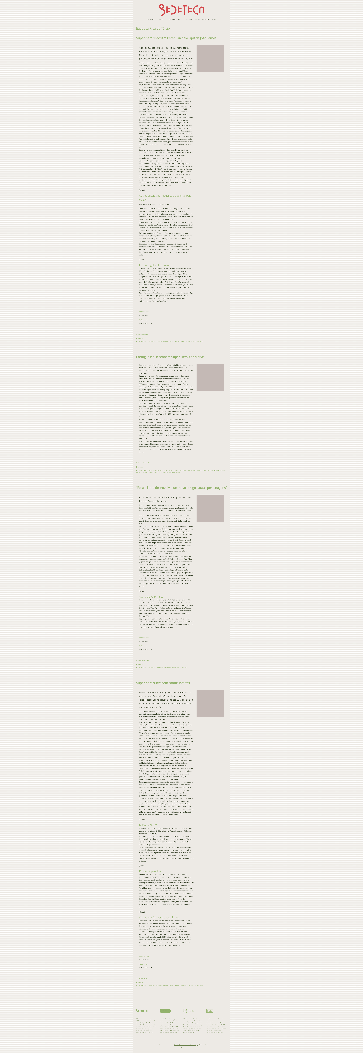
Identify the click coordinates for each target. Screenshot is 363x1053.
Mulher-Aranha (197, 470)
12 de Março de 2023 (142, 334)
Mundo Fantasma (208, 470)
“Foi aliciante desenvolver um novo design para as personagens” (181, 488)
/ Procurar (188, 19)
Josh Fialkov (183, 470)
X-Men (178, 472)
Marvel (177, 341)
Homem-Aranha (162, 470)
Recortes (140, 338)
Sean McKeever (152, 472)
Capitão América (142, 470)
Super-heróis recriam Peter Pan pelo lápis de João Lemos (176, 38)
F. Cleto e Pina (151, 341)
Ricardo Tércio (199, 341)
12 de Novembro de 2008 (143, 660)
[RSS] (181, 1048)
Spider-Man (161, 472)
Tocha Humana (170, 472)
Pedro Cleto (190, 341)
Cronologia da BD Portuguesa (205, 19)
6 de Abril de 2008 (141, 978)
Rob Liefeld (144, 472)
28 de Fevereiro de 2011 (142, 463)
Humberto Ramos (173, 470)
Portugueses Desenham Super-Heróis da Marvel (170, 357)
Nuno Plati (183, 341)
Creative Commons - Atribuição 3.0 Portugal (186, 1045)
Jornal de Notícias (168, 341)
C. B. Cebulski (142, 341)
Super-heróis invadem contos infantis (163, 683)
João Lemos (159, 341)
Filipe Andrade (153, 470)
